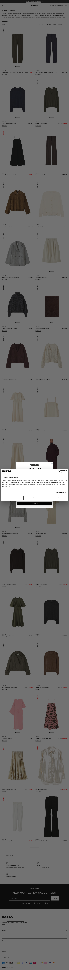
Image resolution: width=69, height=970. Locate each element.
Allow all (56, 498)
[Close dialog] (51, 463)
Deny (34, 498)
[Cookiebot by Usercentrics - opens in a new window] (59, 471)
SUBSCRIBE (34, 504)
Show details (60, 492)
